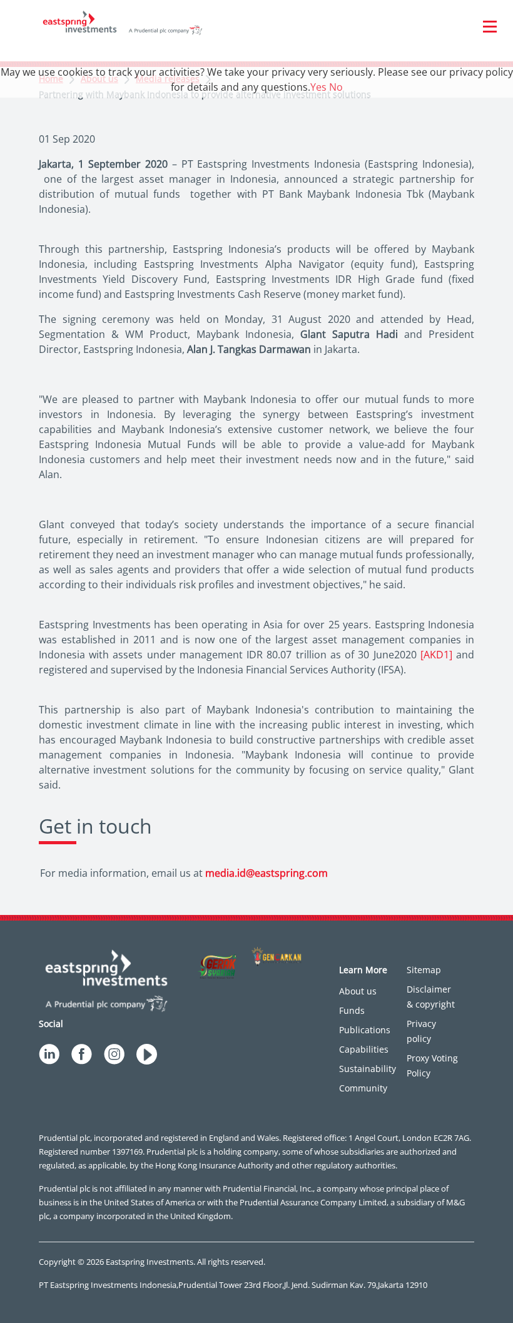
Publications (364, 1030)
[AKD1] (436, 655)
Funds (352, 1010)
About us (358, 991)
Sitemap (424, 970)
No (336, 87)
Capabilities (364, 1049)
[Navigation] (490, 26)
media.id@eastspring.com (266, 873)
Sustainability (367, 1069)
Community (363, 1088)
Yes (318, 87)
